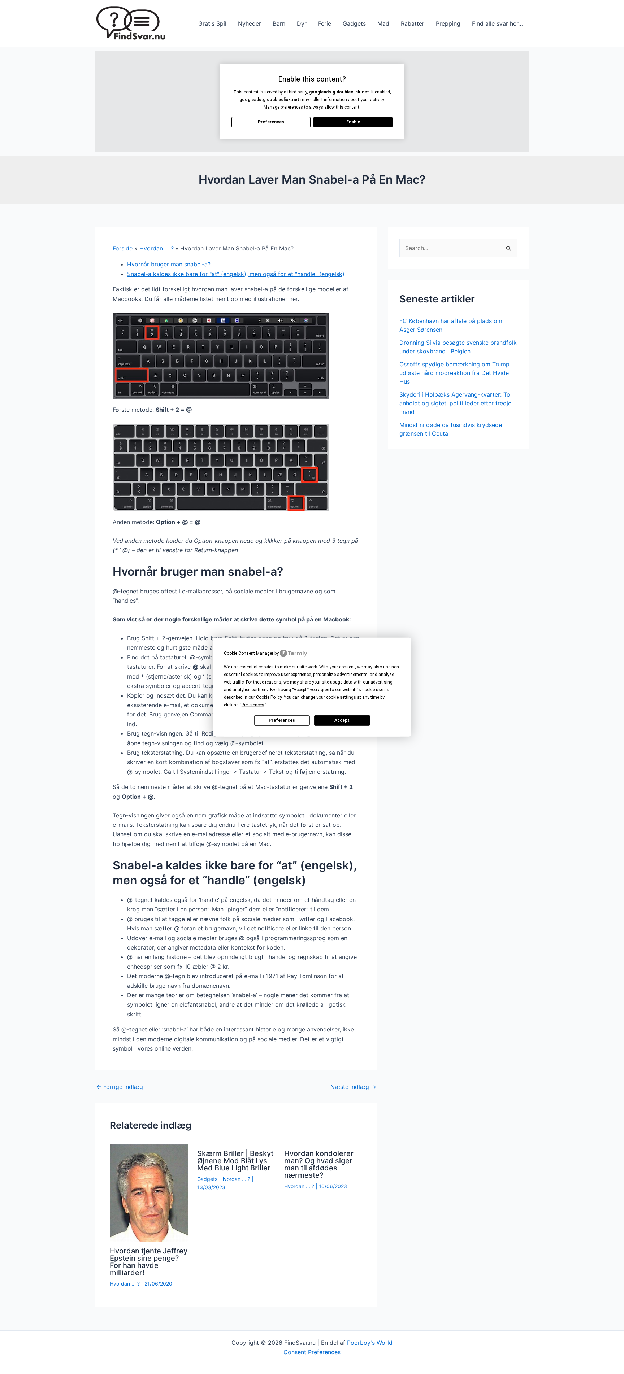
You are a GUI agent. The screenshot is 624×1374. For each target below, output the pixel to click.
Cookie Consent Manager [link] (248, 652)
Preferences (282, 720)
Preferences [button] (253, 704)
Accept (342, 720)
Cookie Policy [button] (269, 697)
